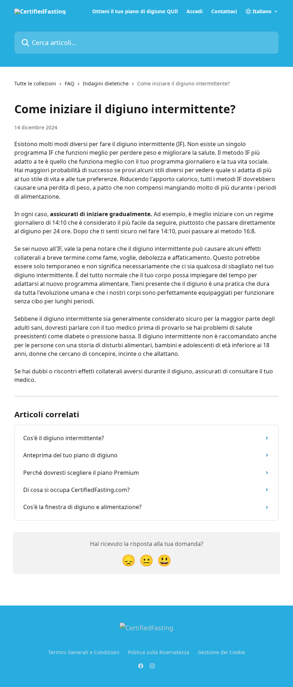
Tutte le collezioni (35, 83)
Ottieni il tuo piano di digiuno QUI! (135, 11)
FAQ (69, 83)
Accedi (195, 11)
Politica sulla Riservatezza (158, 652)
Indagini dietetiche (106, 83)
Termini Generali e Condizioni (83, 652)
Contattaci (224, 11)
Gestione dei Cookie (221, 652)
